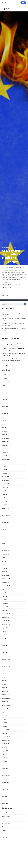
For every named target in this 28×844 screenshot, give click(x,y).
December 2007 (6, 736)
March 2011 (5, 603)
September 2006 (6, 786)
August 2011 (5, 589)
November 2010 (6, 617)
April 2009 (4, 684)
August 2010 (5, 627)
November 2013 (6, 519)
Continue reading (16, 279)
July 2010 (4, 631)
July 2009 (4, 673)
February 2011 (5, 606)
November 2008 (6, 698)
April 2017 (4, 431)
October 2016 (5, 441)
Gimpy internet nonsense (8, 833)
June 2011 (4, 596)
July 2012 (4, 561)
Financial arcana (6, 826)
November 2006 (6, 779)
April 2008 (4, 722)
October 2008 (5, 701)
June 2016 (4, 448)
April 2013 (4, 536)
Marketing (4, 837)
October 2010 (5, 620)
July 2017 (4, 420)
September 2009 (6, 666)
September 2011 (6, 585)
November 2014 (6, 476)
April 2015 (4, 469)
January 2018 (5, 410)
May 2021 (4, 378)
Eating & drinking (6, 816)
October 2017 (5, 413)
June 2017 (4, 424)
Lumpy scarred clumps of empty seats (11, 333)
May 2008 (4, 719)
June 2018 (4, 399)
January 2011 (5, 610)
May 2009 (4, 680)
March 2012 (5, 571)
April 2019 (4, 392)
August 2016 (5, 445)
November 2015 (6, 459)
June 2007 (4, 758)
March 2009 (5, 687)
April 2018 (4, 403)
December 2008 (6, 694)
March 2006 (5, 803)
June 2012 (4, 564)
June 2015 (4, 462)
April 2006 (4, 800)
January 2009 (5, 691)
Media (3, 840)
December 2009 (6, 656)
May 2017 (4, 427)
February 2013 (5, 543)
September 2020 (6, 382)
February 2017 (5, 438)
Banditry (5, 3)
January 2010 (5, 652)
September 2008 (6, 705)
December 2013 (6, 515)
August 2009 (5, 670)
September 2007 (6, 747)
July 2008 (4, 712)
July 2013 (4, 529)
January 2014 (5, 512)
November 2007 (6, 740)
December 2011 (6, 578)
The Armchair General (7, 348)
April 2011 (4, 599)
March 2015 (5, 473)
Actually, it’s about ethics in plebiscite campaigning (12, 256)
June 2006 (4, 793)
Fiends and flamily (6, 823)
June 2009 (4, 677)
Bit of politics (5, 247)
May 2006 (4, 796)
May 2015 (4, 466)
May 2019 (4, 389)
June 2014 (4, 494)
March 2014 (5, 505)
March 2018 (5, 406)
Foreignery (13, 247)
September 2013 (6, 526)
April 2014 (4, 501)
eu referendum (8, 296)
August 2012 (5, 557)
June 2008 (4, 715)
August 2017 (5, 417)
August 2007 (5, 750)
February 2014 (5, 508)
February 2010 (5, 649)
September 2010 (6, 624)
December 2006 (6, 775)
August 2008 (5, 708)
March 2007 (5, 768)
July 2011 (4, 592)
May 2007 (4, 761)
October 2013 (5, 522)
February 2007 (5, 772)
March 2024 (5, 374)
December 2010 (6, 613)
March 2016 (5, 452)
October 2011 (5, 582)
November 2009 (6, 659)
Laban (3, 353)
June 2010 (4, 635)
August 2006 (5, 789)
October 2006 (5, 782)
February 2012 (5, 575)
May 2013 (4, 533)
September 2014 (6, 483)
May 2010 (4, 638)
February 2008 (5, 729)
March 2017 (5, 434)
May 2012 (4, 568)
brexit (3, 296)
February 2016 (5, 455)
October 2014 (5, 480)
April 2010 (4, 642)
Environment (5, 819)
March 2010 (5, 645)
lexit (18, 296)
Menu (23, 2)
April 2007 (4, 765)
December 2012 (6, 547)
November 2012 (6, 550)
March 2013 (5, 540)
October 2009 (5, 663)
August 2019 (5, 385)
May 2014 (4, 497)
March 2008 (5, 726)
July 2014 (4, 490)
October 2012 (5, 554)
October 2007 (5, 743)
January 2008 (5, 733)
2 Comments (22, 296)
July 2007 (4, 754)
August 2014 (5, 487)
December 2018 (6, 396)
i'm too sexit (13, 296)
